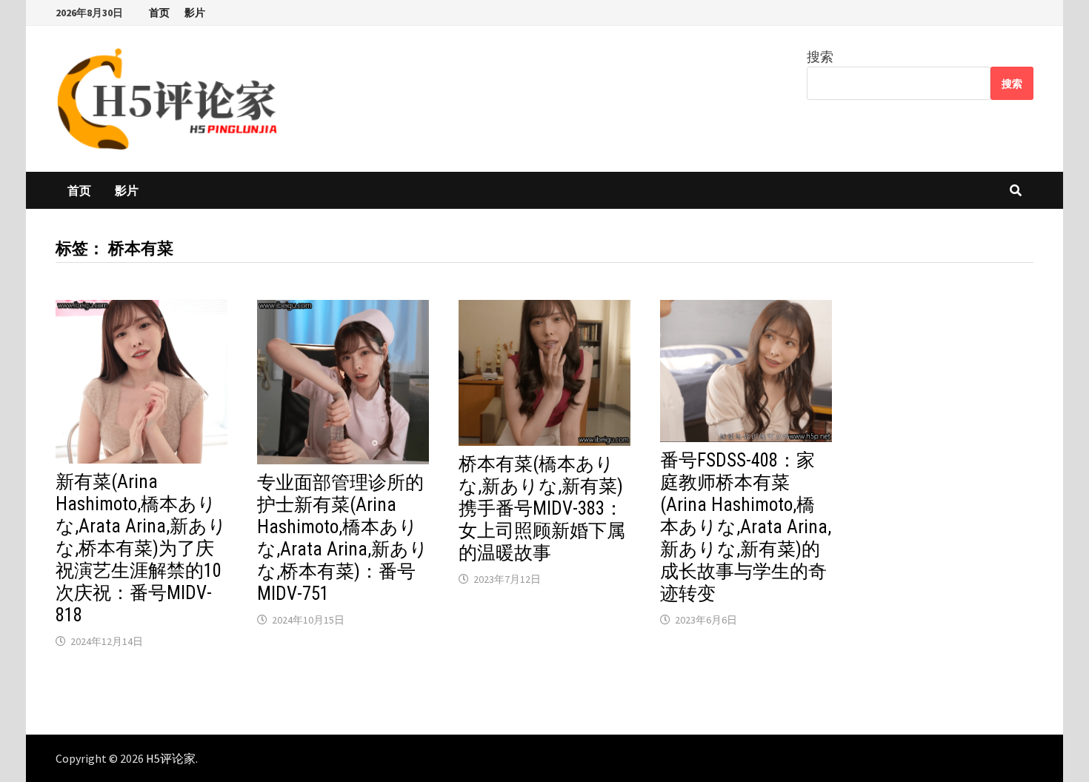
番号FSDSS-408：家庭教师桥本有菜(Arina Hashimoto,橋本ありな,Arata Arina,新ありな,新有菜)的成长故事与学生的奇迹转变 (745, 527)
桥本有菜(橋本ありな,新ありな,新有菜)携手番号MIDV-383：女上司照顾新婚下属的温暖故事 (542, 508)
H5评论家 (171, 758)
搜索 (820, 56)
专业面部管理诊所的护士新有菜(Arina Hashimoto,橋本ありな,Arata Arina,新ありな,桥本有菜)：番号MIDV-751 (342, 538)
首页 (159, 12)
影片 (194, 12)
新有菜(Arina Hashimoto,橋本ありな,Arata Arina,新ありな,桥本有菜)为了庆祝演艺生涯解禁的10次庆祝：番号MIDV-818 (141, 548)
